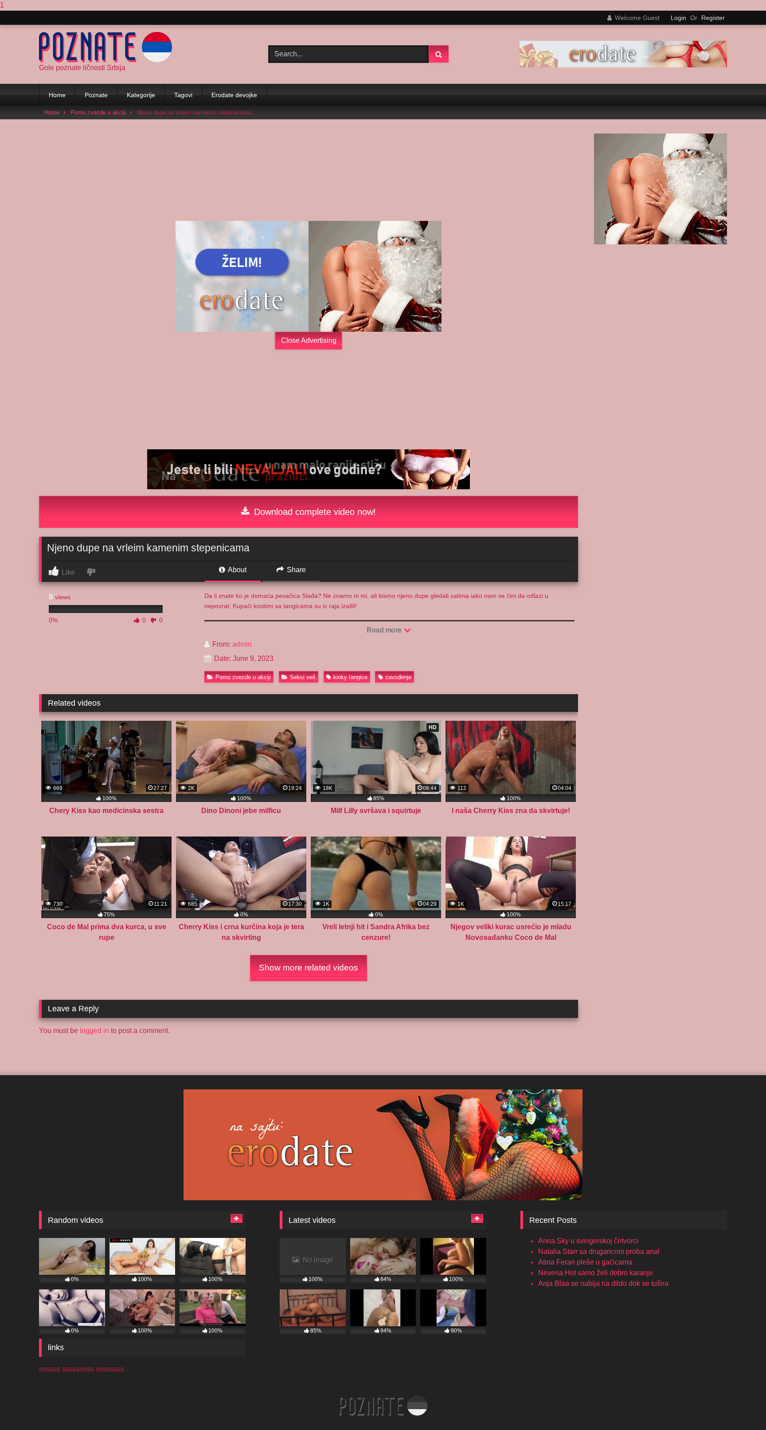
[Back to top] (738, 1405)
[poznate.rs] (105, 47)
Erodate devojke (234, 94)
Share (295, 570)
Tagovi (183, 94)
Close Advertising (308, 340)
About (236, 570)
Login (678, 17)
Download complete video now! (313, 512)
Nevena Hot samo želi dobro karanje (595, 1273)
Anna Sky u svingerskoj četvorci (588, 1241)
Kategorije (141, 94)
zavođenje (398, 677)
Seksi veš (303, 677)
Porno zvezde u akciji (98, 112)
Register (713, 17)
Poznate (96, 94)
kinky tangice (350, 677)
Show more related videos (308, 967)
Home (57, 94)
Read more (385, 630)
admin (242, 644)
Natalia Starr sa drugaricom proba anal (599, 1251)
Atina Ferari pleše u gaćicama (585, 1262)
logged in (94, 1030)
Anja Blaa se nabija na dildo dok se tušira (603, 1283)
